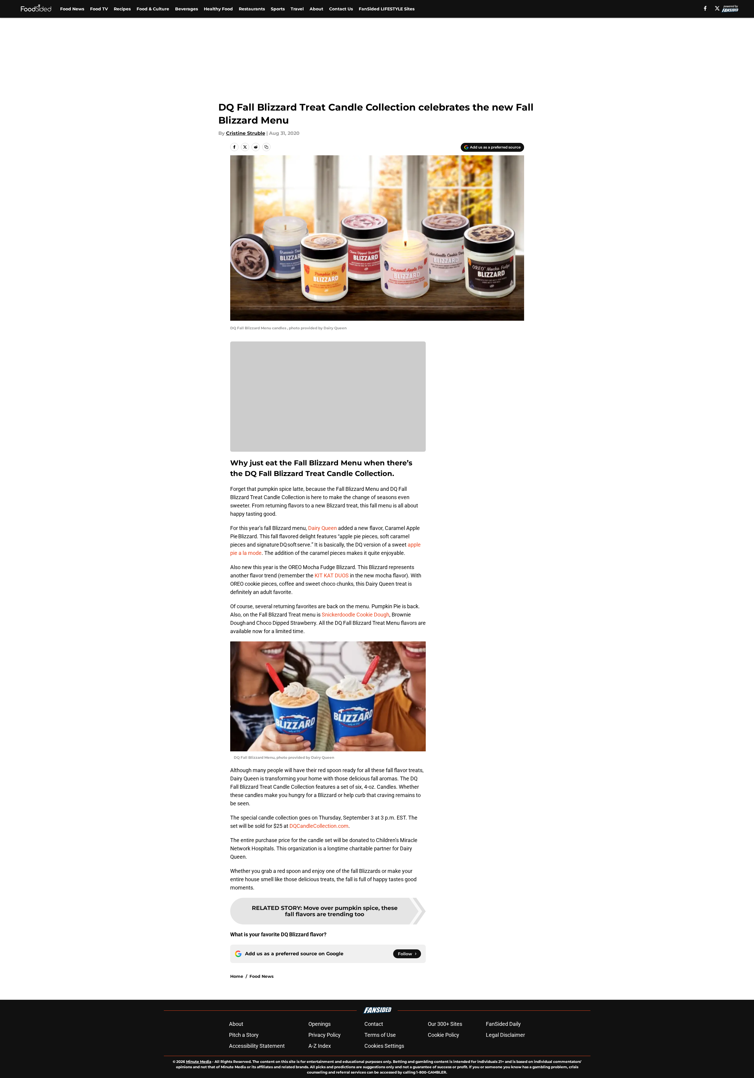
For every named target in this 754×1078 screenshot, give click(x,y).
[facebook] (705, 8)
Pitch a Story (244, 1035)
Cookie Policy (443, 1035)
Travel (297, 9)
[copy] (266, 147)
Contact (373, 1024)
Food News (72, 9)
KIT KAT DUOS (332, 575)
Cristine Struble (245, 133)
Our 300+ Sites (445, 1024)
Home (236, 976)
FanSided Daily (503, 1024)
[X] (717, 8)
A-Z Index (319, 1046)
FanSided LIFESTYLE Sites (386, 9)
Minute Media (198, 1061)
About (316, 9)
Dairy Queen (322, 528)
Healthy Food (218, 9)
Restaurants (252, 9)
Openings (319, 1024)
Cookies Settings (384, 1046)
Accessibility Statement (257, 1046)
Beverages (186, 9)
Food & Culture (153, 9)
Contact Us (341, 9)
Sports (278, 9)
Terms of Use (380, 1035)
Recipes (122, 9)
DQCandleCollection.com (318, 826)
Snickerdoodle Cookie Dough (355, 614)
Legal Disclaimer (505, 1035)
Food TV (99, 9)
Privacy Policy (324, 1035)
